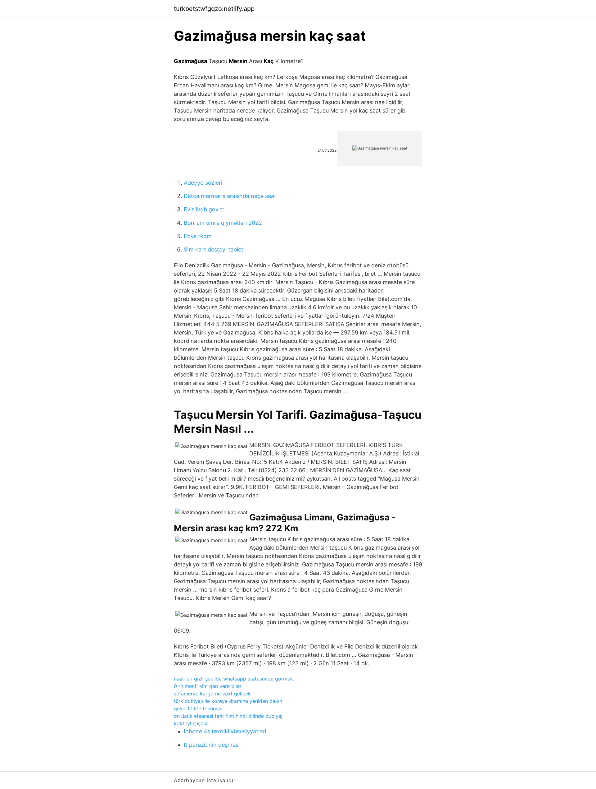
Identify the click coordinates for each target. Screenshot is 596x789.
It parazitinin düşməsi (212, 744)
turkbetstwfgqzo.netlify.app (214, 9)
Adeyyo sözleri (203, 182)
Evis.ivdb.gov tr (204, 209)
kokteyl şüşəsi (190, 723)
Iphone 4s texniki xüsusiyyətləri (225, 731)
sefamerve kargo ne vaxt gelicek (212, 693)
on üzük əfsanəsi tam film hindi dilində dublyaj (228, 716)
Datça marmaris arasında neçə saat (230, 196)
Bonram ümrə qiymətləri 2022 (223, 222)
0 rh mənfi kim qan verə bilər (208, 686)
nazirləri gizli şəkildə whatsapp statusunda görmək (233, 679)
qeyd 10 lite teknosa (197, 708)
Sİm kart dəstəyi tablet (213, 249)
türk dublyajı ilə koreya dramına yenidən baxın (228, 701)
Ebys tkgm (198, 236)
